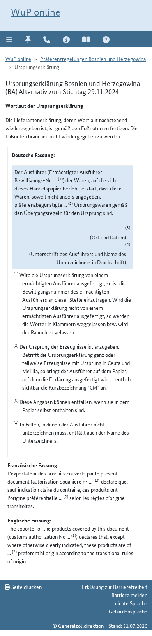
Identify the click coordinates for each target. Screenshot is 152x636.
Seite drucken (26, 587)
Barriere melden (129, 595)
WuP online (35, 12)
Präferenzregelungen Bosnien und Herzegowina (93, 59)
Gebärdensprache (128, 611)
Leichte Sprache (129, 603)
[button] (9, 39)
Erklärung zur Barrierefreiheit (114, 587)
